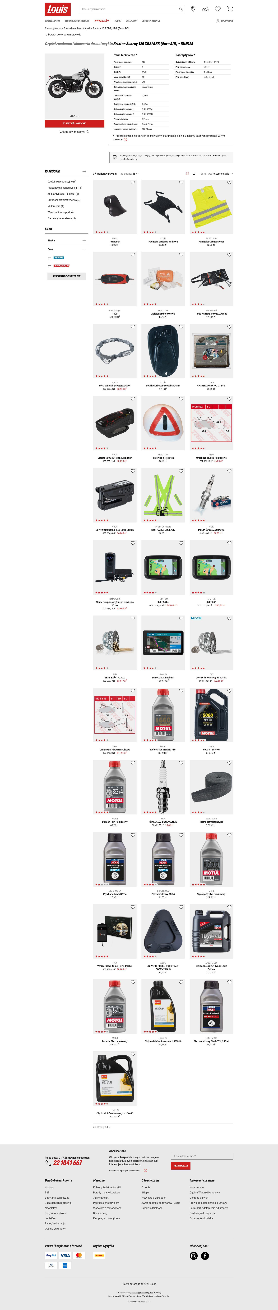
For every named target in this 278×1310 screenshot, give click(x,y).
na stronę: (126, 173)
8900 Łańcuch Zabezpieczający (114, 385)
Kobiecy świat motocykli (107, 1187)
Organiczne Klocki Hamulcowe (211, 458)
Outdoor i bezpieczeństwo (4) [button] (64, 200)
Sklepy (145, 1192)
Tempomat (114, 241)
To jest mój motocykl (75, 123)
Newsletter (51, 1208)
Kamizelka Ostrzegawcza (211, 241)
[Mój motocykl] (205, 9)
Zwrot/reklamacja (55, 1223)
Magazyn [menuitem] (131, 21)
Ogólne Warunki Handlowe (205, 1192)
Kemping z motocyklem (106, 1218)
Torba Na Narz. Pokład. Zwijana (211, 313)
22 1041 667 (67, 1163)
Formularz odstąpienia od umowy (209, 1208)
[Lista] (193, 174)
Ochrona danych (199, 1197)
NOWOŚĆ (59, 257)
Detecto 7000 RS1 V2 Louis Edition (115, 458)
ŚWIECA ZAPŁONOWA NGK (163, 822)
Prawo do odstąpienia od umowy (208, 1202)
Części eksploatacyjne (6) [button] (61, 181)
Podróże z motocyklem (106, 1202)
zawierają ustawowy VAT (142, 1293)
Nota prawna (197, 1187)
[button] (181, 9)
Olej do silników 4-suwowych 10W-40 (163, 1041)
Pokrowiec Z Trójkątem (163, 458)
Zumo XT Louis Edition (163, 677)
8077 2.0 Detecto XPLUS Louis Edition (115, 530)
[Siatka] (187, 173)
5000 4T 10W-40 (211, 749)
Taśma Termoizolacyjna (211, 822)
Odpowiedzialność (151, 1208)
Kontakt (49, 1187)
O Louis (145, 1187)
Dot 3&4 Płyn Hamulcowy (115, 822)
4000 (114, 313)
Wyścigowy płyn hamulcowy (211, 894)
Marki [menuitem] (118, 21)
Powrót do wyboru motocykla (64, 34)
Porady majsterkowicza (106, 1192)
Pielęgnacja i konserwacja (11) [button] (64, 187)
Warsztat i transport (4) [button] (60, 212)
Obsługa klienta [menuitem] (151, 21)
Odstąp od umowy (55, 1228)
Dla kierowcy (100, 1213)
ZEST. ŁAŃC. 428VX (115, 677)
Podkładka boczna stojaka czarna (163, 385)
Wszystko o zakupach (153, 1197)
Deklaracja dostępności (203, 1213)
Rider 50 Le (163, 602)
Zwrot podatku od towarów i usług (160, 1202)
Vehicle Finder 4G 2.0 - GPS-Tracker (114, 966)
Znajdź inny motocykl (72, 131)
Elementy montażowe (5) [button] (61, 218)
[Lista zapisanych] (217, 9)
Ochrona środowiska (201, 1218)
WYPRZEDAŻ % (61, 266)
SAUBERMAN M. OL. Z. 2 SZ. (211, 385)
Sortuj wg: (206, 173)
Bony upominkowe (55, 1213)
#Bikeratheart (100, 1197)
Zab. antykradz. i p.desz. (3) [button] (63, 193)
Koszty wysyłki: (115, 1296)
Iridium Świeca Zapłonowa (211, 530)
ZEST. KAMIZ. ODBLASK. (163, 530)
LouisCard (50, 1218)
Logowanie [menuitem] (227, 21)
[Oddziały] (193, 9)
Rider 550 (211, 602)
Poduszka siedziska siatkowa (163, 241)
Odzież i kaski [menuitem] (52, 21)
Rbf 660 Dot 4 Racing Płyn (163, 749)
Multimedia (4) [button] (55, 206)
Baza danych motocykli (58, 1202)
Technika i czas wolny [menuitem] (77, 21)
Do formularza (130, 159)
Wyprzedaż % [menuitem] (101, 21)
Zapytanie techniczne (57, 1197)
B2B (47, 1192)
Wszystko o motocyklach (107, 1208)
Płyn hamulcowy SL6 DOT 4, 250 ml (211, 1041)
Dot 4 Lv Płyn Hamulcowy (115, 1041)
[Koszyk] (230, 9)
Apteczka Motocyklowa (163, 313)
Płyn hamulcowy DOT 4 (114, 894)
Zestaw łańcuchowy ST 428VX (211, 677)
